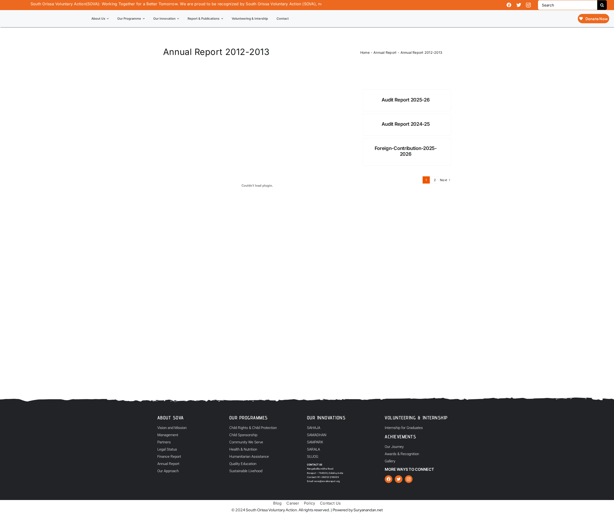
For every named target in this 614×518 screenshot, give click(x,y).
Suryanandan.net (368, 509)
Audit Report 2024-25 (406, 124)
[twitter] (518, 5)
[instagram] (528, 5)
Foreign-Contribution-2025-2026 (406, 151)
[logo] (34, 12)
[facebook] (509, 5)
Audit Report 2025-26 (406, 100)
